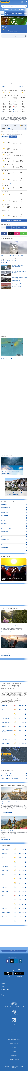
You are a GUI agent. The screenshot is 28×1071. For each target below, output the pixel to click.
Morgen (7, 13)
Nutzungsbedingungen (14, 1059)
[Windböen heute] (14, 347)
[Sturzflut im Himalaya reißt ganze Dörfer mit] (14, 247)
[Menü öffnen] (25, 1)
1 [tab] (7, 766)
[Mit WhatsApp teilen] (23, 233)
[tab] (5, 137)
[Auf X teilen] (11, 233)
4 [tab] (14, 766)
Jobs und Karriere (14, 1031)
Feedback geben (13, 31)
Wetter (3, 983)
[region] (14, 183)
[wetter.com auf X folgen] (12, 961)
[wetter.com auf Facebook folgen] (7, 961)
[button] (14, 220)
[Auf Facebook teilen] (4, 233)
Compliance (14, 1051)
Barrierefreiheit (14, 1055)
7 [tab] (20, 766)
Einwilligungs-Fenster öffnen (14, 1039)
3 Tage (12, 13)
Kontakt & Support (14, 1043)
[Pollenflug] (22, 2)
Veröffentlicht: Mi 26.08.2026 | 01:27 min (9, 260)
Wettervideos (4, 992)
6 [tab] (18, 766)
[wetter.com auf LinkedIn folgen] (16, 961)
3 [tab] (12, 766)
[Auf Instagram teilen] (17, 233)
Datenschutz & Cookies (14, 1035)
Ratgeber (3, 995)
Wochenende (18, 13)
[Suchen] (25, 6)
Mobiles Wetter (5, 989)
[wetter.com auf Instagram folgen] (20, 961)
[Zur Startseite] (5, 1)
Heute (2, 13)
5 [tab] (16, 766)
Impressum (14, 1047)
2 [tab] (9, 766)
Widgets (3, 986)
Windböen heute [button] (4, 356)
